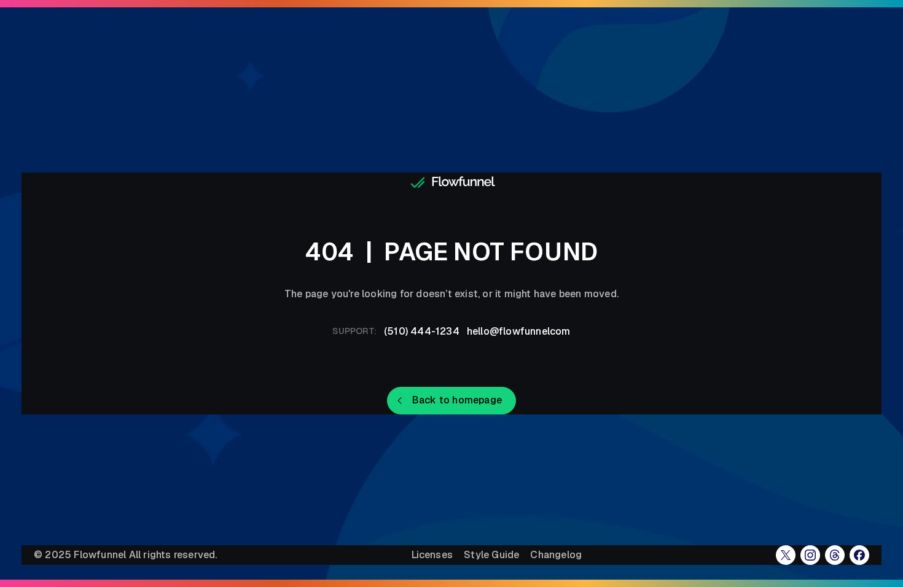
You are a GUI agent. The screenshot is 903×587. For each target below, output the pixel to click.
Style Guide (491, 555)
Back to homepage (457, 400)
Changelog (556, 555)
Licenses (432, 555)
